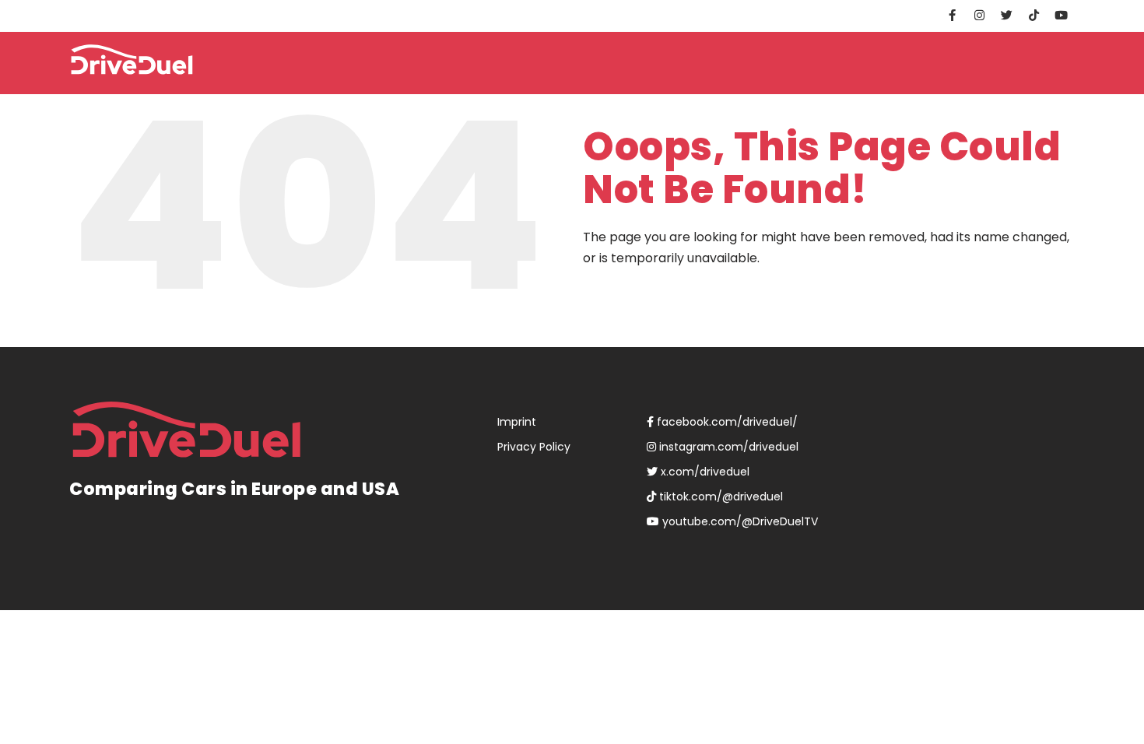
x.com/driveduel (703, 471)
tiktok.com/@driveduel (719, 496)
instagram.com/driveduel (727, 446)
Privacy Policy (533, 446)
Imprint (516, 422)
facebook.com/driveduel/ (726, 422)
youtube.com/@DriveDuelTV (738, 521)
